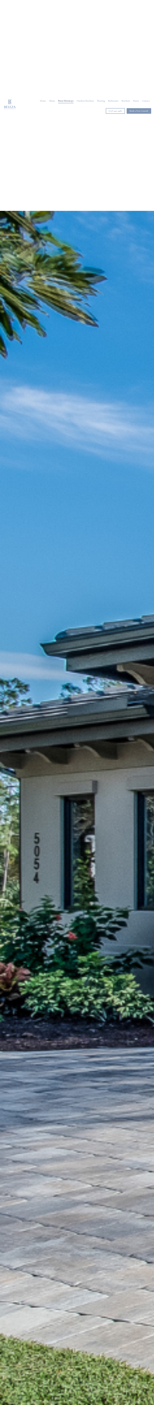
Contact (146, 100)
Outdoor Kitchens (85, 100)
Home (43, 100)
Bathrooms (113, 100)
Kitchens (126, 100)
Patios (136, 100)
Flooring (101, 100)
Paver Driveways (66, 100)
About (52, 100)
